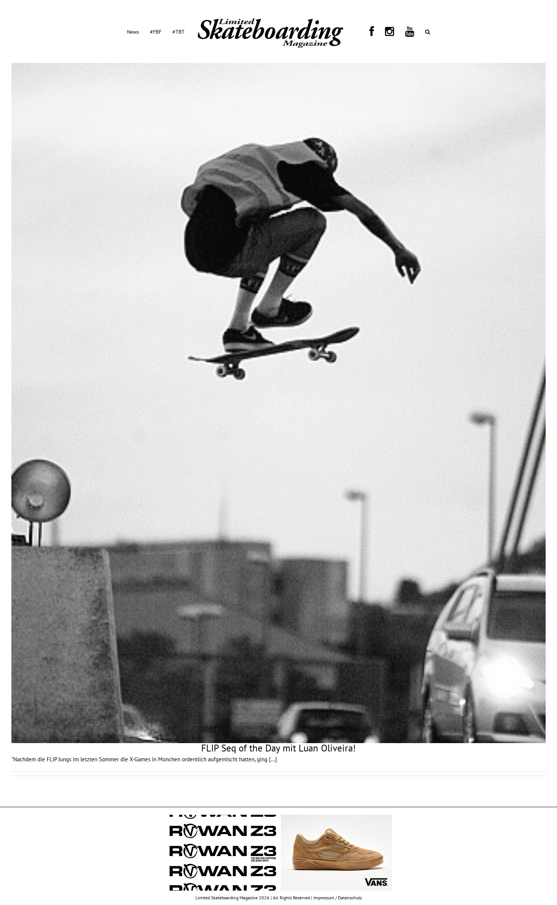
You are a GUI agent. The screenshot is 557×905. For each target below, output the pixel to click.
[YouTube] (386, 31)
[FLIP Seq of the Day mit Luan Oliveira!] (278, 403)
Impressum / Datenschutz (337, 897)
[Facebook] (366, 31)
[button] (395, 31)
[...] (273, 759)
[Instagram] (375, 31)
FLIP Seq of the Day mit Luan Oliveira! (278, 748)
